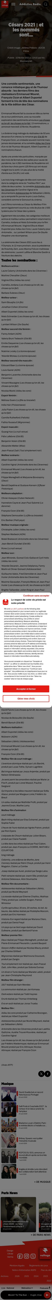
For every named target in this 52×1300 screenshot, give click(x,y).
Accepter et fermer (26, 688)
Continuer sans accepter (36, 595)
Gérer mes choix (26, 698)
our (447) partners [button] (17, 608)
